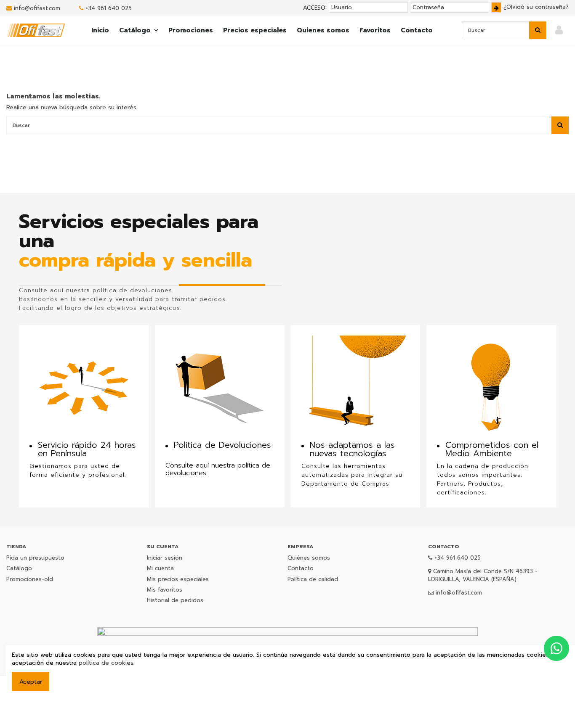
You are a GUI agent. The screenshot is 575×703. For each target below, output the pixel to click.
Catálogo (19, 568)
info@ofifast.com (37, 8)
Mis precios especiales (178, 579)
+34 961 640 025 (108, 8)
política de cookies (106, 662)
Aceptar (30, 681)
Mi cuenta (160, 568)
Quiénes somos (309, 558)
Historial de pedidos (175, 600)
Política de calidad (313, 579)
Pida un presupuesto (35, 558)
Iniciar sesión (164, 558)
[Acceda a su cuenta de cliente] (559, 30)
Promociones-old (29, 579)
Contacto (301, 568)
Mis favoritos (164, 590)
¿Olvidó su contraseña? (536, 7)
